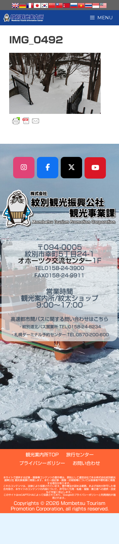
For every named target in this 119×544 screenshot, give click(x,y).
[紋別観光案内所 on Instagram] (23, 167)
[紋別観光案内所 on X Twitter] (71, 167)
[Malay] (103, 5)
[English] (15, 5)
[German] (22, 5)
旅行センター (80, 454)
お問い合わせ (86, 463)
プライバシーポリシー (42, 463)
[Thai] (88, 5)
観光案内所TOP (42, 454)
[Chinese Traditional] (59, 5)
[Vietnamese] (81, 5)
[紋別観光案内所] (23, 17)
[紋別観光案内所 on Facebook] (47, 167)
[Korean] (44, 5)
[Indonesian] (95, 5)
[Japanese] (37, 5)
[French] (30, 5)
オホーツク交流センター (55, 260)
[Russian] (73, 5)
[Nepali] (66, 5)
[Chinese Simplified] (52, 5)
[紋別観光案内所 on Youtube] (95, 168)
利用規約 (106, 495)
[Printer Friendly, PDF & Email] (26, 120)
